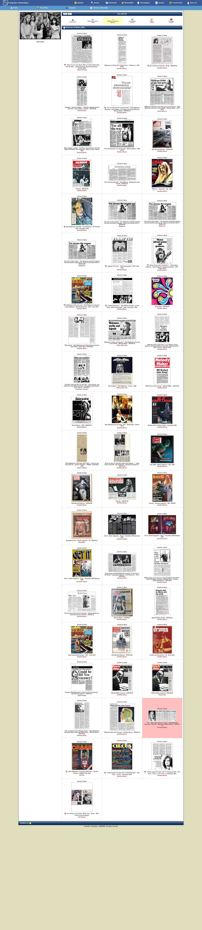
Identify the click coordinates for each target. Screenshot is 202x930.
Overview (72, 8)
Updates (80, 3)
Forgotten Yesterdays (18, 3)
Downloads (112, 3)
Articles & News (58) (100, 8)
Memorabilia (128, 3)
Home (15, 8)
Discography (145, 3)
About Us (193, 3)
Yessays (161, 3)
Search (96, 3)
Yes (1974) (43, 8)
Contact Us (24, 823)
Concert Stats (177, 3)
